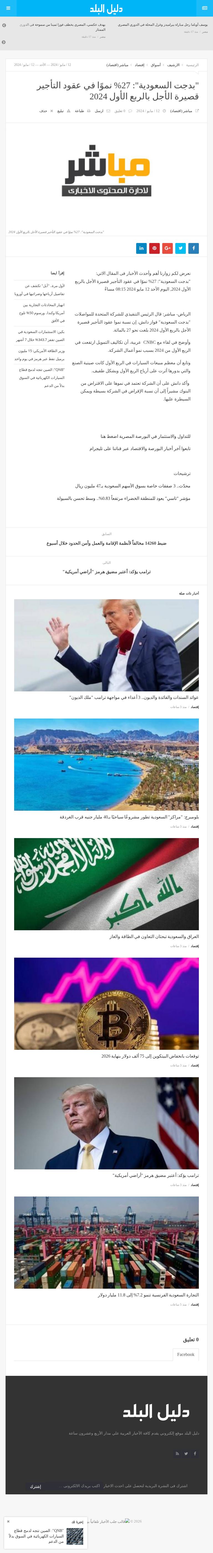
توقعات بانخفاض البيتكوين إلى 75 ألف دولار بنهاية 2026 (150, 1056)
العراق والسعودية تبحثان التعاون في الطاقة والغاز (154, 936)
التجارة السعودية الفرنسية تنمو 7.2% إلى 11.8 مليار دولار (148, 1295)
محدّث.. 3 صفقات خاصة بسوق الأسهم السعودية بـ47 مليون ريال (133, 486)
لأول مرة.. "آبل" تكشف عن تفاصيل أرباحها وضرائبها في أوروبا (39, 289)
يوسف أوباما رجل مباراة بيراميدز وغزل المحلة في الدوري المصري (163, 25)
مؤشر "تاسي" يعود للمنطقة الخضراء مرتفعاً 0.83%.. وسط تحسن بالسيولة (124, 498)
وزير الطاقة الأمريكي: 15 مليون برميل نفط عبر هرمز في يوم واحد (39, 354)
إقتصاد (139, 65)
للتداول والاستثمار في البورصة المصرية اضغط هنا (146, 436)
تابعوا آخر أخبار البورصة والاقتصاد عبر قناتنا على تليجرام (140, 448)
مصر (102, 36)
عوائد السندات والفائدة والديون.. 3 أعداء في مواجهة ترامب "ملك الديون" (134, 697)
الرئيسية (192, 65)
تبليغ (60, 111)
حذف (43, 111)
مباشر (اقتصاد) (117, 65)
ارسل (99, 111)
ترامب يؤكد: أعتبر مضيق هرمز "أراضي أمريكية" (156, 1175)
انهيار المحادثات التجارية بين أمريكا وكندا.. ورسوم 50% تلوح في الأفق (42, 312)
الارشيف (173, 65)
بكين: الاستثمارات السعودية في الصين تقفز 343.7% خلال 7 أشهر (40, 335)
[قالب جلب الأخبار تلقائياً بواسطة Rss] (100, 1521)
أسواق (156, 65)
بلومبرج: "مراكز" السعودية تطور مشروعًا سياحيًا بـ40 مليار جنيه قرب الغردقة (129, 817)
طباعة (79, 111)
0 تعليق (120, 111)
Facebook (185, 1354)
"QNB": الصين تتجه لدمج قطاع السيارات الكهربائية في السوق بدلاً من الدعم (42, 377)
